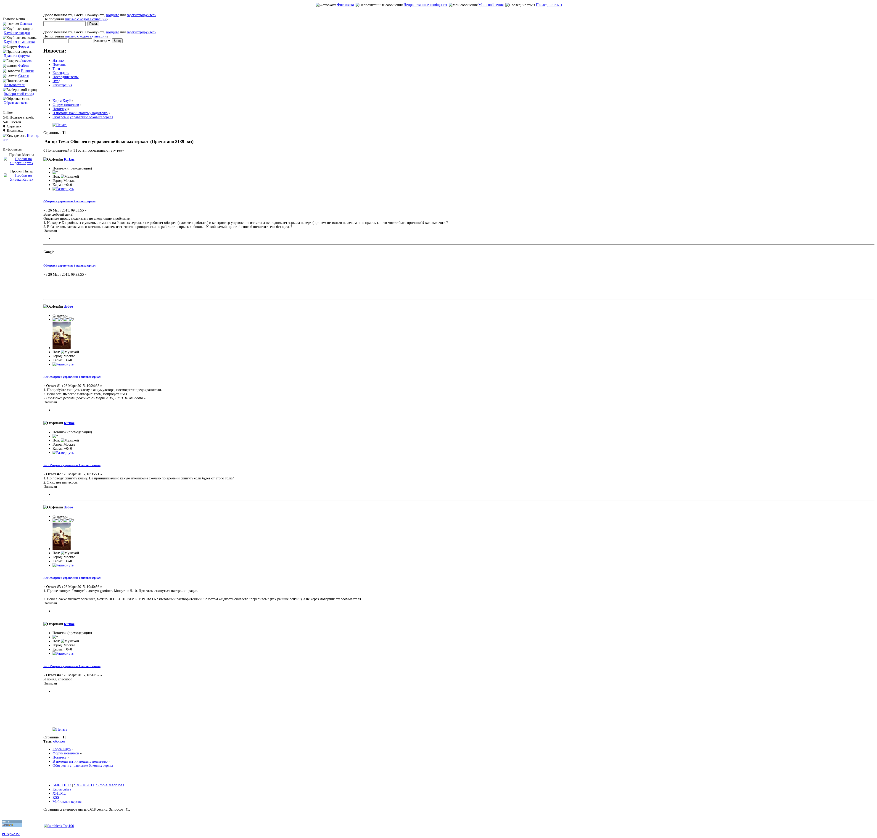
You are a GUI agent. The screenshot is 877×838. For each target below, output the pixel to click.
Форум (23, 46)
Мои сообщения (491, 5)
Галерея (25, 60)
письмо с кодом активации (86, 19)
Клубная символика (19, 42)
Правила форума (17, 56)
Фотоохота (345, 5)
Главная (26, 23)
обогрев (59, 741)
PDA (5, 834)
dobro (68, 306)
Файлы (23, 65)
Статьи (23, 76)
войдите (112, 15)
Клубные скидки (17, 33)
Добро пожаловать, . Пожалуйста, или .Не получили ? (100, 17)
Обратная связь (15, 103)
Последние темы (549, 5)
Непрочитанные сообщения (425, 5)
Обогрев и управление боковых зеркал (69, 201)
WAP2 (15, 834)
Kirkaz (69, 159)
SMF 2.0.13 (62, 785)
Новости (27, 71)
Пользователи (14, 85)
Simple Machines (110, 785)
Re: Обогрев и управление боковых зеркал (71, 376)
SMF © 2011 (84, 785)
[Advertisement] (438, 10)
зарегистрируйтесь (141, 15)
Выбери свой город (19, 94)
